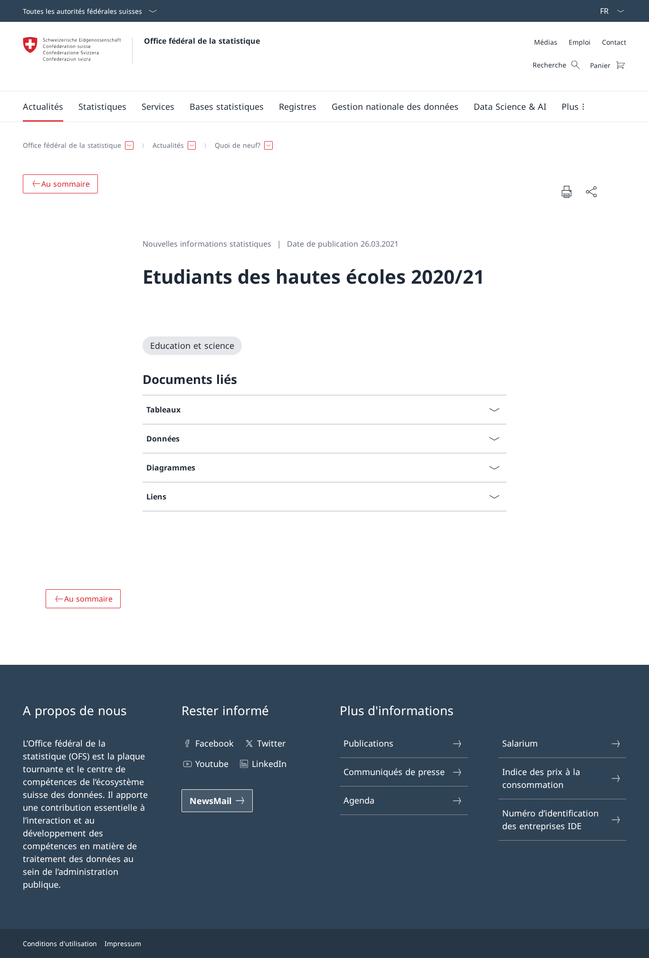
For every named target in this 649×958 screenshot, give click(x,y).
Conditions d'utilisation (60, 943)
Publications (368, 743)
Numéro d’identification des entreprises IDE (550, 819)
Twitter (271, 743)
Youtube (212, 763)
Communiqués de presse (394, 771)
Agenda (359, 800)
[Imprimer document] (566, 191)
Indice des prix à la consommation (541, 778)
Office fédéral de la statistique (202, 41)
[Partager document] (591, 191)
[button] (43, 106)
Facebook (214, 743)
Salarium (520, 743)
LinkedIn (269, 763)
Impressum (123, 943)
